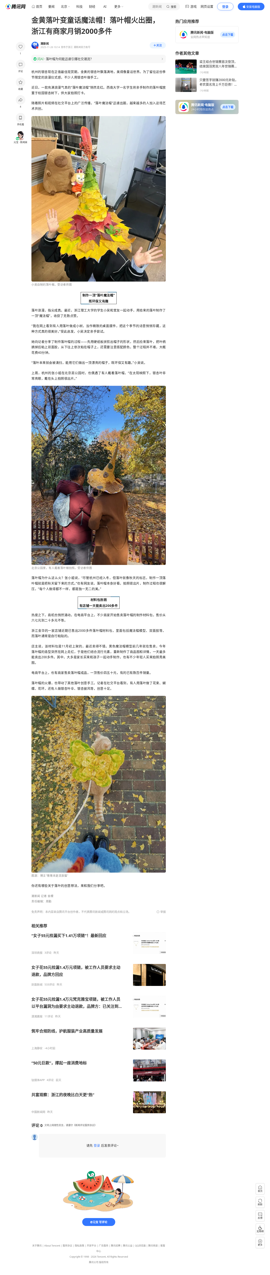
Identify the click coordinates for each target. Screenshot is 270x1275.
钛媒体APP (38, 1080)
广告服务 (103, 1245)
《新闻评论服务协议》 (85, 1125)
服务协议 (67, 1245)
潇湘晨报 (36, 1016)
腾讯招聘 (115, 1245)
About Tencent (52, 1245)
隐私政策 (79, 1245)
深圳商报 (36, 952)
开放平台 (91, 1245)
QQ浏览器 (140, 1245)
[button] (227, 35)
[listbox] (98, 1018)
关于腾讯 (37, 1245)
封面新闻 (36, 984)
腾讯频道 (153, 1245)
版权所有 (104, 1262)
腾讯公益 (127, 1245)
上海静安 (36, 1048)
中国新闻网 (38, 1111)
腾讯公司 (93, 1262)
